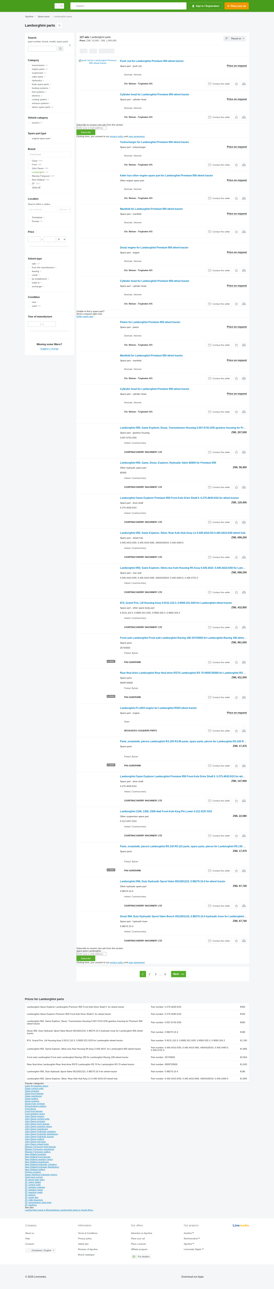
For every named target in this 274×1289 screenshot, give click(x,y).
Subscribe (86, 132)
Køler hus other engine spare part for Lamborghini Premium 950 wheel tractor (166, 175)
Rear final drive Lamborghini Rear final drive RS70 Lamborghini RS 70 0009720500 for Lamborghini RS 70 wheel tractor (191, 672)
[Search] (73, 6)
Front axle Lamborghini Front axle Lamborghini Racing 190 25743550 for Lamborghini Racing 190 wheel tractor (186, 638)
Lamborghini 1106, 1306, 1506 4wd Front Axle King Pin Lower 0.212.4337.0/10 (166, 811)
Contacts (29, 1244)
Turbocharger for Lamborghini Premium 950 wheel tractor (154, 142)
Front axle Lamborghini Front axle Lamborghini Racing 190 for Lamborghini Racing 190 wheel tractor (77, 1057)
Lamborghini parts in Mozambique (42, 1210)
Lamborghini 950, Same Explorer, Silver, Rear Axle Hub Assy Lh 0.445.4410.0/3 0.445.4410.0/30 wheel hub (182, 533)
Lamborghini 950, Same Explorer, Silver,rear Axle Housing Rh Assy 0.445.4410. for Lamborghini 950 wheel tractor (84, 1049)
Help (27, 1238)
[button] (236, 84)
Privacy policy (85, 1238)
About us (29, 1233)
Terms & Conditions (88, 1233)
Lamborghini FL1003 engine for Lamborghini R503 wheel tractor (158, 708)
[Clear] (70, 45)
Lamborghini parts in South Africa (76, 1210)
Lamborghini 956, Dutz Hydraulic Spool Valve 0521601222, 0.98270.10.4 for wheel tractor (172, 881)
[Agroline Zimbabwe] (38, 6)
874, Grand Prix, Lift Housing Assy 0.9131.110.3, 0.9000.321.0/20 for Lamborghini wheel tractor (176, 603)
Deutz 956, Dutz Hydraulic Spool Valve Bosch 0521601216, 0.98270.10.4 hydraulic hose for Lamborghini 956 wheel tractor (192, 916)
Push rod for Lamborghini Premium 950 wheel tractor (152, 61)
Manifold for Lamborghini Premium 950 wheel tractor (151, 209)
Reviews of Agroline (88, 1249)
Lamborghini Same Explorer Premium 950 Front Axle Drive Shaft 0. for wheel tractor (69, 1014)
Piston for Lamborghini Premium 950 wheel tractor (150, 322)
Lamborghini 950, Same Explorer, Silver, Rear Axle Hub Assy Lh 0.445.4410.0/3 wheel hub (72, 1078)
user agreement (137, 136)
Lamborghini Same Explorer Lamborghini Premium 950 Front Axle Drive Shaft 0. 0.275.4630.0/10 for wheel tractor (187, 776)
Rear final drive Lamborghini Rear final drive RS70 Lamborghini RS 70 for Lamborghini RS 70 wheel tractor (80, 1064)
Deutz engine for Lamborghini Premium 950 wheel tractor (154, 247)
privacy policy (117, 136)
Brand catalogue (86, 1254)
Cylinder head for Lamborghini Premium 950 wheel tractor (154, 94)
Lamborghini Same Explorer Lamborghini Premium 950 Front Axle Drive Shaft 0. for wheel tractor (75, 1007)
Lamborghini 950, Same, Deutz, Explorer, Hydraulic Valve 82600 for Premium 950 (168, 462)
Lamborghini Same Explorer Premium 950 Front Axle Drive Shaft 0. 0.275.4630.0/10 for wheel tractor (179, 498)
